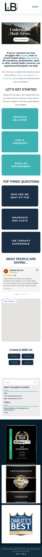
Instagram (28, 356)
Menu (35, 7)
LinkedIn (14, 362)
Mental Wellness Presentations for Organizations (16, 409)
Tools (6, 412)
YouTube (27, 362)
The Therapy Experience (13, 396)
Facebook (14, 356)
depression (32, 58)
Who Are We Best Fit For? (13, 398)
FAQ (5, 393)
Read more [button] (7, 288)
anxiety (24, 55)
